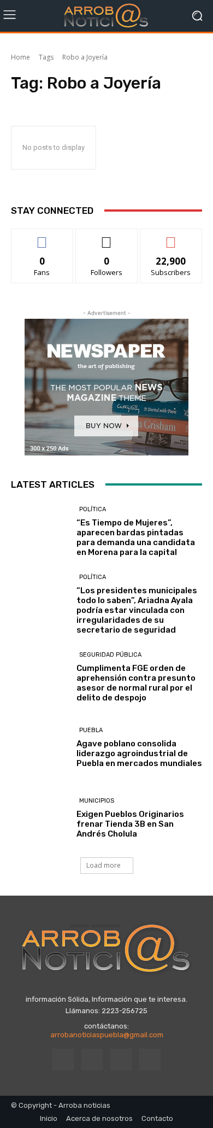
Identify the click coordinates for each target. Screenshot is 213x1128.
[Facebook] (63, 1059)
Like (42, 237)
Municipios (96, 800)
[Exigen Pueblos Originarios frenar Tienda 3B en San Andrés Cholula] (39, 817)
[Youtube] (150, 1059)
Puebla (91, 730)
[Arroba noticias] (106, 16)
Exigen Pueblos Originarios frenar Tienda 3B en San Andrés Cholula (130, 824)
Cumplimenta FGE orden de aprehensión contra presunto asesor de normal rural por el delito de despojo (136, 683)
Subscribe (171, 237)
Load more (103, 865)
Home (20, 57)
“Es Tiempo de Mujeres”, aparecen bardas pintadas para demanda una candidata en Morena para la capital (135, 537)
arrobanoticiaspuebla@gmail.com (106, 1035)
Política (92, 509)
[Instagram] (92, 1059)
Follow (107, 237)
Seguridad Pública (110, 654)
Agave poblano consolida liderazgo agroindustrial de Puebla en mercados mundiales (139, 753)
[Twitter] (121, 1059)
